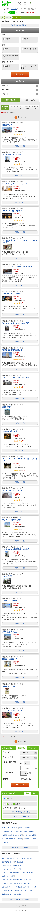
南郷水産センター (21, 862)
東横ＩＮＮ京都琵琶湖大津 (12, 350)
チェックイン (8, 752)
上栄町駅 (5, 842)
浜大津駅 (19, 839)
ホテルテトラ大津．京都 (11, 520)
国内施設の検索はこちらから (20, 812)
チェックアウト (9, 757)
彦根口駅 (27, 828)
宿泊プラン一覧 (20, 146)
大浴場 (7, 66)
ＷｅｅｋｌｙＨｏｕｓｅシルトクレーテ (17, 184)
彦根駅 (21, 828)
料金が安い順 (20, 107)
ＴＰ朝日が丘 (7, 576)
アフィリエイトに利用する (20, 816)
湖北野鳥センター (26, 890)
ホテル (10, 798)
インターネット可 (29, 49)
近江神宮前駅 (17, 835)
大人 (22, 763)
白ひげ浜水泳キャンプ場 (10, 858)
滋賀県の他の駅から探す (20, 847)
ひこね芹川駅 (6, 828)
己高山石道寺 (6, 894)
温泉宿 (7, 39)
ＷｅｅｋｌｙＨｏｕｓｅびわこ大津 (15, 323)
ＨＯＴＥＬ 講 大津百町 (12, 211)
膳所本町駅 (23, 831)
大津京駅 (12, 839)
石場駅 (4, 835)
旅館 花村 (6, 407)
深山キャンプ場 (7, 883)
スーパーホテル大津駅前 (11, 293)
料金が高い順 (28, 107)
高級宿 (25, 39)
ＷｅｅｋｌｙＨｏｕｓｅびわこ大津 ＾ (17, 377)
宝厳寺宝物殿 (16, 894)
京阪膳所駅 (6, 831)
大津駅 (25, 835)
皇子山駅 (33, 839)
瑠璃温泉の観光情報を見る (20, 25)
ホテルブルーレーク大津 (11, 154)
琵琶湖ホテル (7, 125)
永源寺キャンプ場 (8, 876)
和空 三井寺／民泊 (9, 632)
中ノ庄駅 (15, 828)
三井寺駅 (26, 839)
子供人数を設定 (26, 768)
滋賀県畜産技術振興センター (11, 865)
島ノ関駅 (5, 839)
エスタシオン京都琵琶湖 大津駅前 (15, 549)
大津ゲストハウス (9, 686)
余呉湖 (20, 887)
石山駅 (10, 835)
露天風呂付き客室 (11, 56)
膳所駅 (13, 831)
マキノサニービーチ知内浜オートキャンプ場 (16, 879)
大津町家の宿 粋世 (9, 431)
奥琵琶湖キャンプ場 (20, 883)
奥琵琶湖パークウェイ (9, 887)
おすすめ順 (12, 107)
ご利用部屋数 (8, 772)
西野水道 (26, 887)
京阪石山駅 (32, 835)
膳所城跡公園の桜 (8, 862)
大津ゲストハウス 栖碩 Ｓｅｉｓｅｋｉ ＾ (19, 266)
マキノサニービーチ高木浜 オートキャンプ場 (17, 872)
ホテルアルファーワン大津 (12, 490)
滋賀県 (8, 17)
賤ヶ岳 (30, 883)
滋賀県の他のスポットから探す (20, 899)
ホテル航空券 (14, 804)
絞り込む (20, 74)
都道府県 (5, 85)
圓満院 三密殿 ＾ (9, 659)
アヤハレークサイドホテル (12, 710)
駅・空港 (5, 90)
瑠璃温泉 (17, 17)
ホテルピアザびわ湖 (9, 600)
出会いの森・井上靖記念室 (11, 890)
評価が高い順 (35, 107)
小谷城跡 (33, 887)
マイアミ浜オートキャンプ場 (11, 869)
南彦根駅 (31, 831)
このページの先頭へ (20, 906)
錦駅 (17, 831)
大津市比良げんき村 (25, 858)
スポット (5, 94)
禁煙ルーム (9, 49)
